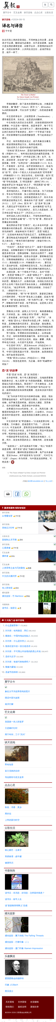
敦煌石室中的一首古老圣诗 (17, 646)
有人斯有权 (7, 587)
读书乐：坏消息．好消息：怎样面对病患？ (25, 892)
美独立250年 (8, 527)
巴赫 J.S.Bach (11, 984)
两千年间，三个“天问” (15, 734)
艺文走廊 (17, 12)
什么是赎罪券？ (12, 625)
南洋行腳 (9, 704)
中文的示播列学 (9, 576)
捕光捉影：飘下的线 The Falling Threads (24, 935)
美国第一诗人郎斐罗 (14, 721)
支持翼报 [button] (22, 1001)
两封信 (8, 813)
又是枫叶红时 (11, 728)
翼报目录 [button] (34, 1006)
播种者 (5, 556)
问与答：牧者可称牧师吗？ (17, 661)
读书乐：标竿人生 (13, 899)
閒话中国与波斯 (12, 697)
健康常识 (9, 862)
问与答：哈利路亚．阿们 (16, 630)
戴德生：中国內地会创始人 (17, 635)
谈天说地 (28, 12)
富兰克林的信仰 (12, 771)
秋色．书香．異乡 (13, 807)
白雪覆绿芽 (7, 516)
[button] (8, 494)
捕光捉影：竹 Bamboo (12, 596)
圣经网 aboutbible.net (35, 481)
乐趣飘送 (10, 956)
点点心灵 (38, 12)
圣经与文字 (10, 656)
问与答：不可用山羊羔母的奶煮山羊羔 (23, 651)
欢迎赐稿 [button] (34, 1001)
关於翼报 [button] (10, 1001)
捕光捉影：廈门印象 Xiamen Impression (24, 948)
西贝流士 (9, 991)
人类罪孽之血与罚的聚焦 (13, 568)
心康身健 (6, 547)
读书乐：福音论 (9, 608)
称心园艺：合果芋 (13, 850)
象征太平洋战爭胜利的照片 (17, 691)
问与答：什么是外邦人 (15, 641)
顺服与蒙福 (10, 667)
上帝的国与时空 (12, 820)
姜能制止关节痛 (9, 539)
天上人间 (49, 481)
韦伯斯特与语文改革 (14, 777)
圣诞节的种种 (11, 672)
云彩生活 (49, 12)
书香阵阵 (10, 870)
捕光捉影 (10, 913)
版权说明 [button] (22, 1006)
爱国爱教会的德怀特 (14, 978)
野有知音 (9, 764)
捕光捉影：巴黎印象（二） (17, 942)
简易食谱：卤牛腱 (13, 856)
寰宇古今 (7, 12)
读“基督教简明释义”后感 (16, 905)
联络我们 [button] (10, 1006)
